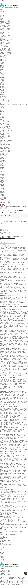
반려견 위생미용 (4, 26)
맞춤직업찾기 (3, 92)
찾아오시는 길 (3, 560)
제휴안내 (2, 556)
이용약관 (2, 99)
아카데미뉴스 (3, 86)
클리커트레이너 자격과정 (6, 39)
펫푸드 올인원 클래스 (5, 41)
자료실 (1, 82)
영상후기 (2, 76)
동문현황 (2, 75)
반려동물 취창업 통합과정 (6, 50)
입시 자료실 (3, 55)
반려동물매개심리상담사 (6, 49)
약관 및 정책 (3, 97)
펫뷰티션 (2, 33)
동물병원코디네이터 (5, 21)
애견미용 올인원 (4, 19)
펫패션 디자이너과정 (5, 48)
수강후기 (2, 73)
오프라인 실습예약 (17, 104)
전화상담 (2, 233)
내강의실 (2, 93)
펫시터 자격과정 (4, 36)
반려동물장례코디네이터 (6, 29)
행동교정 (2, 65)
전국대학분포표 (4, 56)
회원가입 (2, 11)
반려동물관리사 (4, 31)
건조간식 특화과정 (4, 45)
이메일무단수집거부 (5, 102)
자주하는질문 (3, 90)
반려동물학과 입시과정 (5, 52)
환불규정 (2, 573)
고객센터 (2, 83)
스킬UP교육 (10, 104)
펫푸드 (1, 70)
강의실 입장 (3, 96)
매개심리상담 (3, 62)
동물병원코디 (3, 59)
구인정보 (2, 80)
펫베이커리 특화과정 (5, 43)
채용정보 (2, 557)
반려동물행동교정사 (5, 28)
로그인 (1, 9)
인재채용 (2, 559)
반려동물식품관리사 (5, 35)
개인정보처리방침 (4, 100)
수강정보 (2, 95)
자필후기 (2, 77)
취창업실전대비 (4, 60)
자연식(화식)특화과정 (5, 46)
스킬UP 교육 (3, 58)
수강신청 (2, 103)
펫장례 (1, 69)
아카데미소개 (3, 14)
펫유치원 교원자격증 (5, 22)
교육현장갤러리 (4, 87)
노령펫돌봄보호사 (4, 32)
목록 (1, 229)
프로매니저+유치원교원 (6, 23)
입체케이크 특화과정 (5, 42)
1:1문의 (2, 89)
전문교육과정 (3, 18)
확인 (1, 532)
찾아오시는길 (3, 16)
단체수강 (2, 555)
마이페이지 (2, 110)
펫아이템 (2, 66)
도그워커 (2, 38)
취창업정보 (2, 79)
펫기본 (1, 72)
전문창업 (2, 63)
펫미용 (1, 67)
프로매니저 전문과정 (5, 25)
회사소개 (2, 15)
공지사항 (2, 85)
